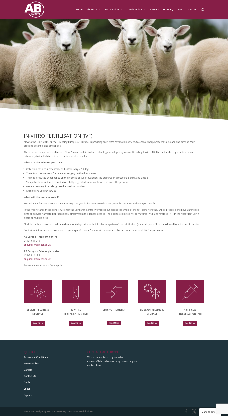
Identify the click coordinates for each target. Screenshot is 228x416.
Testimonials (134, 9)
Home (79, 9)
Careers (154, 9)
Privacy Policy (31, 363)
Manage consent (210, 411)
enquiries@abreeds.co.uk (37, 244)
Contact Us (30, 376)
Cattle (27, 382)
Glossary (168, 9)
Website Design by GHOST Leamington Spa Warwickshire (58, 411)
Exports (28, 395)
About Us (92, 9)
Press (181, 9)
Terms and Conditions (36, 357)
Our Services (112, 9)
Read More (38, 323)
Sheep (27, 388)
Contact (192, 9)
